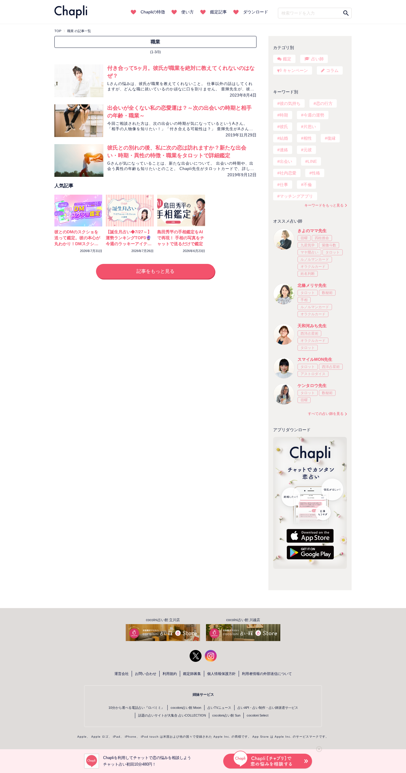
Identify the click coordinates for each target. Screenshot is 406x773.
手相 (304, 300)
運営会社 (121, 674)
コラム (332, 70)
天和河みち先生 (312, 325)
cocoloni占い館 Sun (226, 715)
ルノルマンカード (314, 259)
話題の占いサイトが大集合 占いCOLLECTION (172, 715)
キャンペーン (295, 70)
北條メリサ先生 (312, 285)
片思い (309, 126)
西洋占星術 (309, 333)
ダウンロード (255, 12)
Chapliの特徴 (153, 12)
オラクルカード (312, 267)
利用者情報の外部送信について (267, 674)
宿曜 (304, 238)
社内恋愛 (288, 173)
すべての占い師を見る (326, 413)
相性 (307, 138)
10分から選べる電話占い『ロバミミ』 (136, 707)
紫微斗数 (329, 245)
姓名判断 (307, 274)
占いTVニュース (219, 707)
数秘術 (327, 293)
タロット (332, 252)
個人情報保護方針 (221, 674)
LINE (312, 161)
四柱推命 (322, 238)
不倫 (307, 184)
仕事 (284, 184)
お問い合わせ (145, 674)
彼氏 (284, 126)
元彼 (307, 149)
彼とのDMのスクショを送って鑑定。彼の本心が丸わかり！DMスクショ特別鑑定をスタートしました (77, 243)
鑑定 (287, 58)
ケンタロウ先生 (312, 385)
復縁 (331, 138)
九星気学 (307, 245)
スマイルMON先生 (315, 359)
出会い (286, 161)
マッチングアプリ (296, 196)
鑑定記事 (218, 12)
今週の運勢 (313, 115)
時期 (284, 115)
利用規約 (170, 674)
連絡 (284, 149)
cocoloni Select (257, 715)
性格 (316, 173)
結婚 (284, 138)
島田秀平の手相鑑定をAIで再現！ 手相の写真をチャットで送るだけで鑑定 (180, 237)
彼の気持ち (290, 103)
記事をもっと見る (155, 271)
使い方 (187, 12)
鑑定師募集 (192, 674)
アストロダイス (312, 374)
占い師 (317, 58)
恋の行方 (324, 103)
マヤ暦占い (309, 252)
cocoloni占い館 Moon (186, 707)
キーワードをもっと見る (324, 205)
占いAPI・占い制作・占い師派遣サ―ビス (267, 707)
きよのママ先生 (312, 230)
